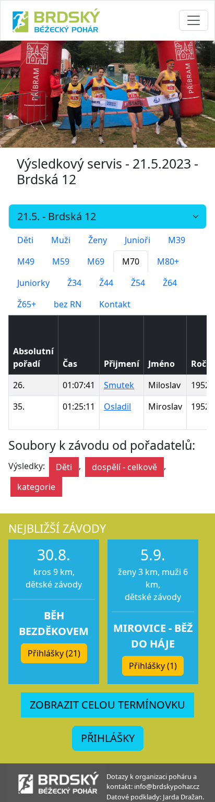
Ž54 (138, 283)
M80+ (168, 261)
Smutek (119, 385)
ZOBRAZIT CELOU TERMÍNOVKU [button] (107, 705)
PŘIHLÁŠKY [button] (108, 738)
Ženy (97, 240)
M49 (25, 261)
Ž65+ (26, 304)
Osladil (117, 406)
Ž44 (106, 283)
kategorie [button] (36, 487)
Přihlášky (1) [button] (153, 666)
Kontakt (114, 304)
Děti (25, 240)
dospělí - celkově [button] (124, 467)
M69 (95, 261)
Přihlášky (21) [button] (54, 653)
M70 (130, 261)
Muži (60, 240)
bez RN (67, 304)
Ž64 (170, 283)
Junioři (137, 240)
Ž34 (74, 283)
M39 (176, 240)
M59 (60, 261)
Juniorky (33, 283)
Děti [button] (64, 467)
